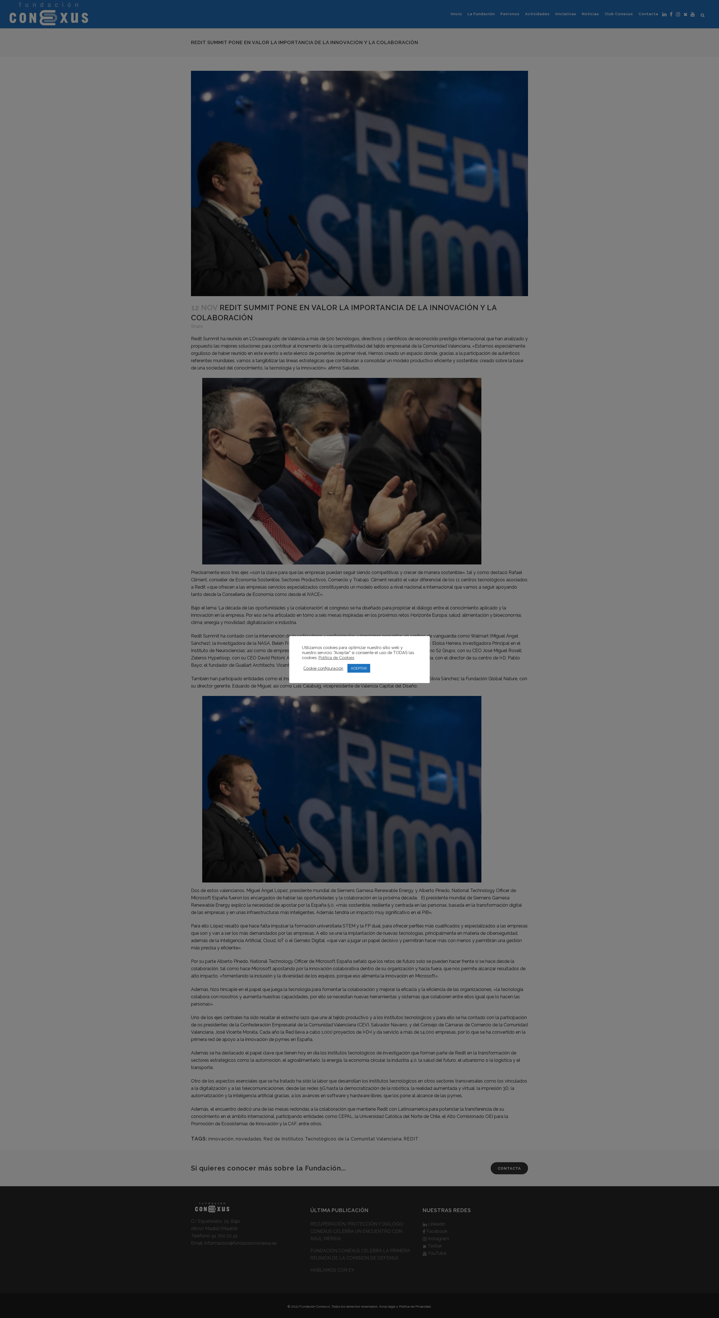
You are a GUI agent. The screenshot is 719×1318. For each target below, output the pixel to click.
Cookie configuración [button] (323, 668)
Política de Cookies (336, 657)
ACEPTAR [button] (359, 668)
